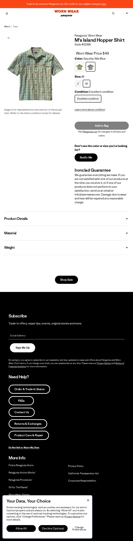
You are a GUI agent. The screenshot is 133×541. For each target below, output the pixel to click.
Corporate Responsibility (82, 480)
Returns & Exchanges (27, 424)
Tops (15, 26)
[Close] (88, 500)
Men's (7, 26)
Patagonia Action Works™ (22, 472)
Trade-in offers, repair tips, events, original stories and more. (45, 323)
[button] (6, 13)
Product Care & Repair (28, 435)
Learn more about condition (90, 109)
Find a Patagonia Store (21, 465)
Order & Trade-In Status (29, 389)
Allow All (21, 528)
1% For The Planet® (18, 487)
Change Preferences (79, 528)
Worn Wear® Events (19, 494)
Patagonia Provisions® (20, 479)
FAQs (21, 401)
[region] (47, 516)
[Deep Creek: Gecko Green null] (80, 67)
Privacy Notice (104, 363)
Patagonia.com (90, 131)
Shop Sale (66, 280)
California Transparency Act (83, 473)
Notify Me (86, 157)
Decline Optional (53, 528)
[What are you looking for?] (113, 13)
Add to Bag (102, 125)
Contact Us (21, 412)
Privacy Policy (76, 466)
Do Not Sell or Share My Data (24, 447)
